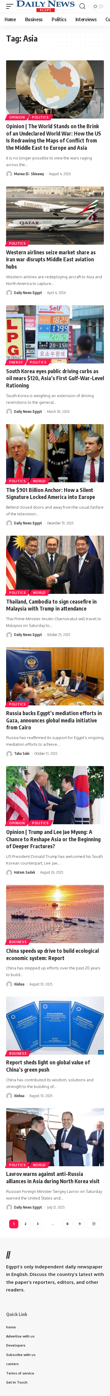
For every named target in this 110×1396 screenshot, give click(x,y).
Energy (16, 362)
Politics (40, 117)
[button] (11, 6)
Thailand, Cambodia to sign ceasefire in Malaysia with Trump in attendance (51, 605)
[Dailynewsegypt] (45, 6)
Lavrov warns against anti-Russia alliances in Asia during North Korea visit (53, 1177)
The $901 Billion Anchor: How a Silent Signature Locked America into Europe (50, 493)
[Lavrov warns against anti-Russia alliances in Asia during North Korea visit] (55, 1137)
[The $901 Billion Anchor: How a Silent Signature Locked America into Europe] (55, 453)
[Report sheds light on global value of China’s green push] (55, 1025)
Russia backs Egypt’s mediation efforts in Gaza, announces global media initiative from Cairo (54, 720)
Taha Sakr (22, 753)
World (39, 481)
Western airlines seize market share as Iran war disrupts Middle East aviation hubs (51, 259)
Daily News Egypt (28, 292)
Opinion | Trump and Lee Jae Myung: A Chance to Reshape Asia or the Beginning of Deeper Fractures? (53, 839)
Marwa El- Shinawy (29, 174)
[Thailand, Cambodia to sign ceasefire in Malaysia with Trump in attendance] (55, 565)
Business (18, 942)
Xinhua (19, 984)
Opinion (17, 117)
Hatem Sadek (24, 872)
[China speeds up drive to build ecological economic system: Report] (55, 914)
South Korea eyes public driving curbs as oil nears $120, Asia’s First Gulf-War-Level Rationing (55, 378)
